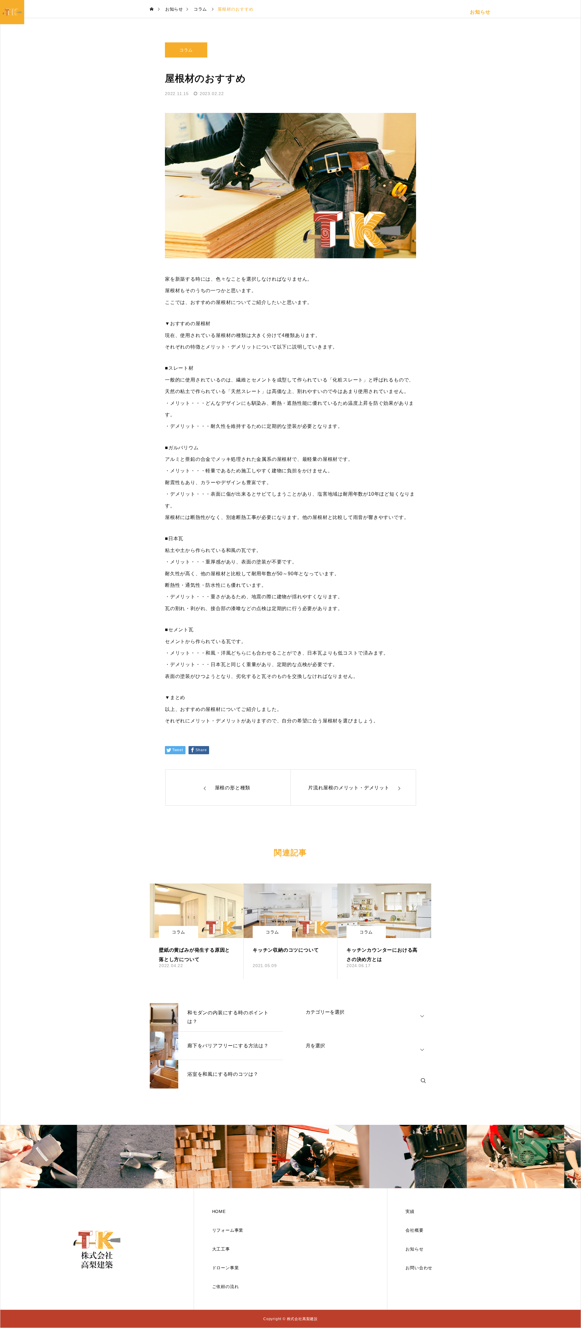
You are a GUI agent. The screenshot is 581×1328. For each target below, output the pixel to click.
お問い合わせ (538, 12)
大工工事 (363, 12)
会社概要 (507, 12)
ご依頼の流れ (448, 12)
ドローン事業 (395, 12)
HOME (297, 12)
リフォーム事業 (329, 12)
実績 (422, 12)
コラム (186, 50)
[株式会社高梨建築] (97, 1249)
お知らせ (480, 12)
